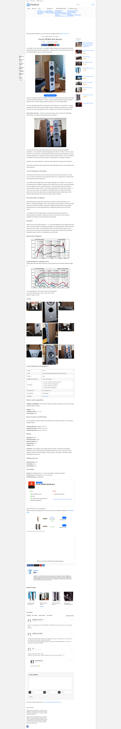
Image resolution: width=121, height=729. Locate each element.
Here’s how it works (65, 33)
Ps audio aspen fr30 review (31, 603)
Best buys (34, 8)
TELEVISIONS (70, 16)
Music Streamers (40, 12)
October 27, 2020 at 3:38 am (37, 634)
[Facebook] (27, 726)
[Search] (93, 4)
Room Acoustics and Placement (21, 74)
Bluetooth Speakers (59, 10)
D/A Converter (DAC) (41, 11)
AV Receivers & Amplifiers (72, 10)
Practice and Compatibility (21, 71)
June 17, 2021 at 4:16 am (36, 649)
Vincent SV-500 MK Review (88, 76)
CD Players (39, 10)
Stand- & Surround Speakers (61, 13)
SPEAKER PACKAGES (61, 8)
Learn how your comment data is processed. (52, 702)
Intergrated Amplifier (71, 11)
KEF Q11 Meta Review (87, 87)
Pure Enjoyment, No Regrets (21, 60)
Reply (72, 619)
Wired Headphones (50, 11)
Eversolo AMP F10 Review (88, 103)
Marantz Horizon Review (88, 82)
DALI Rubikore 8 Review (88, 94)
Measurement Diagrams (21, 64)
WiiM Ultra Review (86, 56)
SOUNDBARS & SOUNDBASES (74, 14)
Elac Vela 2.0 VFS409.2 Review (68, 603)
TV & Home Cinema (72, 8)
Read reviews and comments (59, 499)
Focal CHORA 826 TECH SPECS (21, 68)
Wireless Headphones (50, 12)
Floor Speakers (58, 11)
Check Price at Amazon (50, 95)
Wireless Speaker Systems (60, 16)
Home (28, 8)
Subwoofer (57, 14)
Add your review (69, 499)
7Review (35, 570)
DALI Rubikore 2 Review (88, 62)
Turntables (39, 13)
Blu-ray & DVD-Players (72, 12)
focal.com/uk (45, 396)
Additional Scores (20, 78)
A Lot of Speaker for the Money (21, 56)
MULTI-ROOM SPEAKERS (61, 12)
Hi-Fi (39, 8)
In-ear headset (49, 10)
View (64, 517)
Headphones (49, 8)
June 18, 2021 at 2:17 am (39, 661)
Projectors (69, 13)
